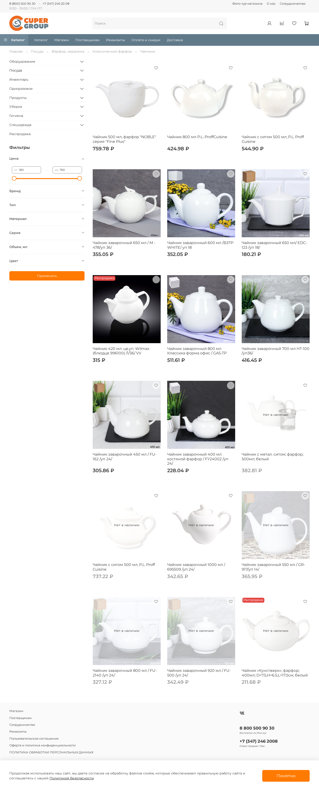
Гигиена (16, 116)
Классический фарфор (112, 51)
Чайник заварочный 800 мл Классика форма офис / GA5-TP (197, 351)
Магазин (61, 40)
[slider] (14, 178)
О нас (271, 3)
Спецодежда (20, 125)
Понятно (285, 775)
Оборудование (22, 61)
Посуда (37, 51)
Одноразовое (21, 88)
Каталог (18, 40)
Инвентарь (18, 79)
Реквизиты (115, 40)
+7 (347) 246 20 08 (56, 3)
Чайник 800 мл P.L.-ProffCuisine (197, 137)
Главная (16, 51)
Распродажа (20, 134)
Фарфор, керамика (68, 51)
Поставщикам (87, 40)
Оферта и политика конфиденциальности (42, 745)
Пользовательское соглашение (34, 738)
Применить (47, 276)
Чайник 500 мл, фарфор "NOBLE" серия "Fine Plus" (124, 139)
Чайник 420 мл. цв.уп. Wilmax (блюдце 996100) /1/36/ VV (121, 351)
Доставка (175, 40)
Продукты (18, 98)
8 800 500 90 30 (257, 728)
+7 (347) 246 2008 (259, 741)
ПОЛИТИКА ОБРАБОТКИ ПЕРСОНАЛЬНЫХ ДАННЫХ (51, 752)
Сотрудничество (292, 3)
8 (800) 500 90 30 (22, 3)
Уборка (15, 106)
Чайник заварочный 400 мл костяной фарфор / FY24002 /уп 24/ (197, 459)
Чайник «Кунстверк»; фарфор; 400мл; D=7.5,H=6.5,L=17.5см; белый (275, 672)
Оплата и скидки (145, 40)
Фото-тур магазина (247, 3)
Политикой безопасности (72, 778)
